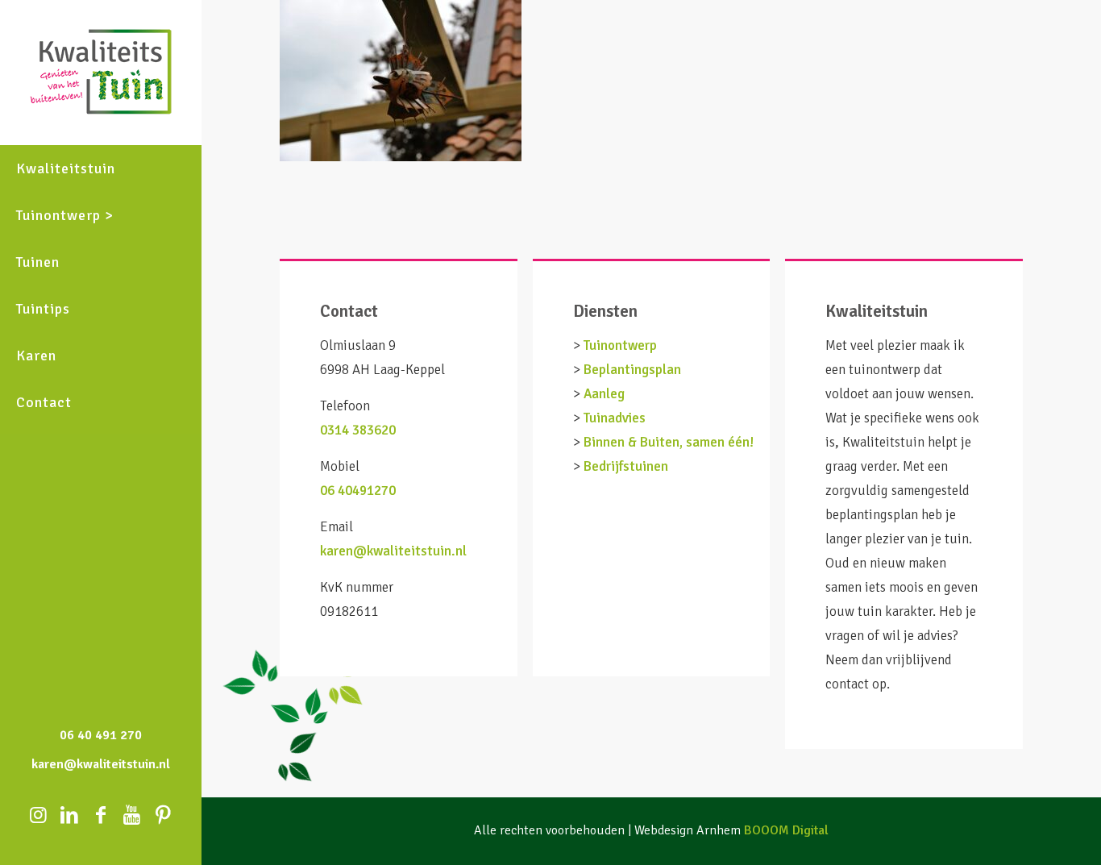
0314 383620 (358, 430)
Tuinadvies (615, 418)
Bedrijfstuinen (626, 466)
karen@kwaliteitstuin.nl (393, 551)
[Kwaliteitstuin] (101, 72)
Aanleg (604, 393)
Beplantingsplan (632, 369)
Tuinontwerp (620, 345)
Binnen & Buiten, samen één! (669, 442)
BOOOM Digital (786, 830)
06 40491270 (358, 490)
